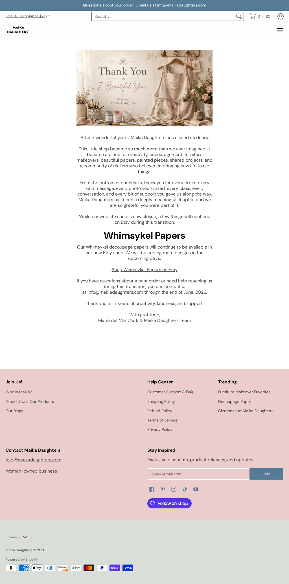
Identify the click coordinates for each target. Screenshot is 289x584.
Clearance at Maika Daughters (245, 410)
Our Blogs (14, 410)
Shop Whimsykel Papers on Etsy (145, 270)
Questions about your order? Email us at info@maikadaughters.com (144, 5)
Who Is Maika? (19, 391)
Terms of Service (162, 420)
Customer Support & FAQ (170, 391)
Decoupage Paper (234, 401)
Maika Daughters (19, 550)
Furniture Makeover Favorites (244, 391)
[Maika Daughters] (18, 30)
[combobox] (163, 16)
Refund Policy (159, 410)
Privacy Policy (159, 429)
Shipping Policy (161, 401)
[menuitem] (260, 16)
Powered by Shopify (22, 559)
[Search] (239, 16)
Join (266, 474)
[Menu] (280, 30)
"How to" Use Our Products (30, 401)
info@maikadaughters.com (115, 292)
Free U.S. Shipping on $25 (25, 16)
